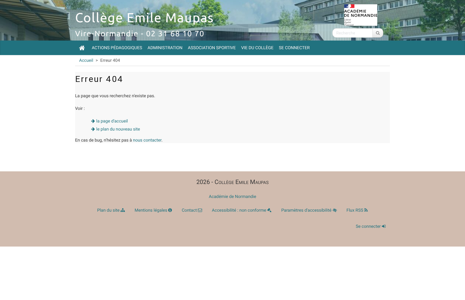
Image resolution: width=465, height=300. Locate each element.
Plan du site (109, 210)
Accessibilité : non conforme (239, 210)
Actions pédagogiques (117, 47)
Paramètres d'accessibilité (306, 210)
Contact (190, 210)
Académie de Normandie (232, 196)
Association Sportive (212, 47)
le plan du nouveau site (118, 129)
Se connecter (294, 47)
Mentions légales (151, 210)
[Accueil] (82, 48)
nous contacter (147, 140)
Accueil (86, 60)
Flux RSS (355, 210)
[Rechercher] (377, 33)
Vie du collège (257, 47)
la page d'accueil (112, 121)
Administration (164, 47)
